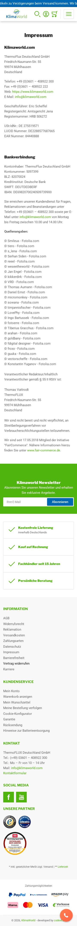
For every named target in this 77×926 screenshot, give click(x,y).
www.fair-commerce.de (43, 450)
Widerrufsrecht (13, 624)
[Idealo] (24, 821)
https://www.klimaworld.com (32, 92)
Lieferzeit (63, 866)
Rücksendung (12, 725)
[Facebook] (8, 797)
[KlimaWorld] (38, 841)
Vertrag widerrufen (16, 663)
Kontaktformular (15, 773)
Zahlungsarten (13, 641)
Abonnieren (60, 502)
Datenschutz (12, 647)
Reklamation (12, 629)
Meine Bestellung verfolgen (22, 708)
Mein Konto (11, 691)
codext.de (60, 920)
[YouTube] (21, 797)
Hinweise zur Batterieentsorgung (26, 731)
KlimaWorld (28, 920)
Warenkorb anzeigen (17, 697)
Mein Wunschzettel (16, 702)
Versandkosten (14, 635)
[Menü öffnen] (69, 14)
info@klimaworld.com (30, 97)
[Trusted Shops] (9, 821)
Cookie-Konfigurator (17, 714)
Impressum (11, 652)
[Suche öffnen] (37, 14)
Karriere (8, 669)
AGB (6, 618)
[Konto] (46, 14)
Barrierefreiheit (13, 658)
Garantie (9, 719)
